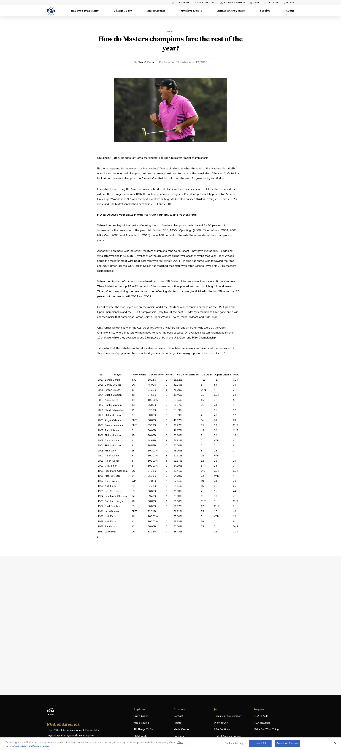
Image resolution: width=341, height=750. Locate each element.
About (290, 10)
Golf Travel (183, 3)
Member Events (191, 10)
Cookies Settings (234, 743)
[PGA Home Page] (51, 10)
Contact (178, 716)
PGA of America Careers (228, 736)
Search (290, 2)
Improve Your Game (85, 10)
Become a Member (234, 3)
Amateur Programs (231, 10)
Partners (179, 736)
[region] (170, 743)
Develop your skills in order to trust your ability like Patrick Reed (152, 215)
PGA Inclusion (262, 722)
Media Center (181, 729)
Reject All (260, 743)
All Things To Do (143, 729)
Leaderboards (207, 3)
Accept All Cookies (287, 743)
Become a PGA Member (227, 716)
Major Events (156, 10)
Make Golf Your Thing (266, 729)
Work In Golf (221, 722)
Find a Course (141, 722)
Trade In (271, 3)
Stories (265, 10)
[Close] (335, 743)
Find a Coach (141, 716)
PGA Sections (222, 729)
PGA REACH (261, 716)
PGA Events (140, 736)
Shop (254, 3)
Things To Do (123, 10)
